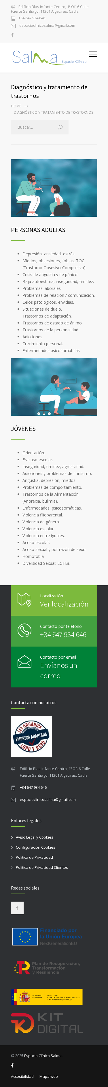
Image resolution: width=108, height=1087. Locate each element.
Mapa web (48, 1076)
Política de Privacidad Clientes (42, 867)
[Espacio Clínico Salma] (50, 57)
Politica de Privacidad (34, 857)
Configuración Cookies (35, 847)
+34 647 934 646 (31, 18)
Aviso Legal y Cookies (34, 837)
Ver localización (64, 604)
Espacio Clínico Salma (43, 1055)
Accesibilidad (22, 1076)
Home (16, 106)
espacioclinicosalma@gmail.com (46, 26)
